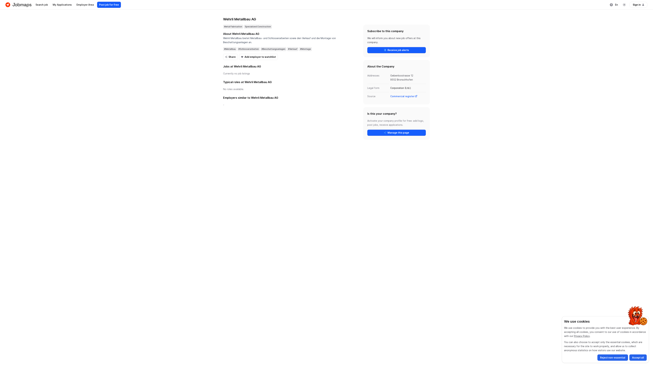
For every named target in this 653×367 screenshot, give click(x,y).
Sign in (637, 4)
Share (232, 56)
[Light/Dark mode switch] (624, 5)
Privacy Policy (582, 336)
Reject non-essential (612, 357)
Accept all (638, 357)
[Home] (18, 4)
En (616, 4)
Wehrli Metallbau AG (239, 19)
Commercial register (402, 96)
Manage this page (398, 132)
